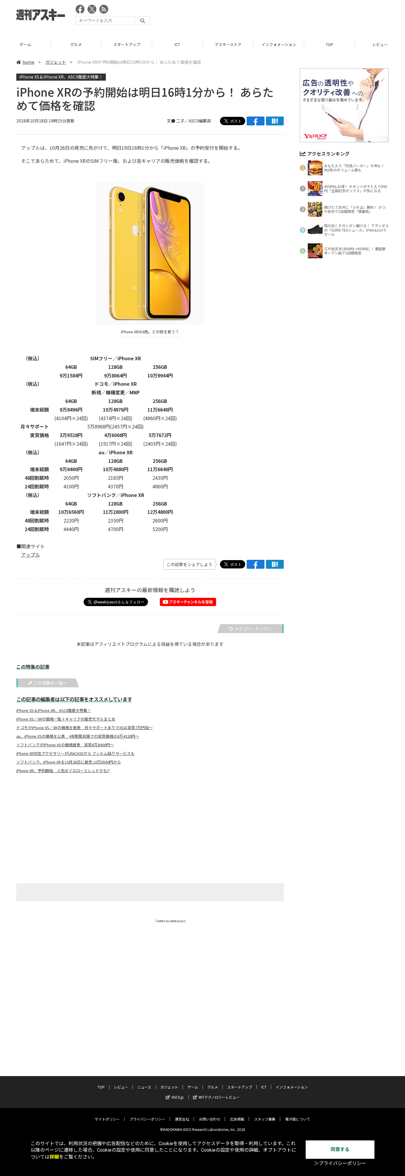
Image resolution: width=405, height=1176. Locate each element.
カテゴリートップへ (253, 629)
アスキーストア (228, 44)
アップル (30, 554)
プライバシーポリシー (147, 1118)
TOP (329, 44)
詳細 (54, 1157)
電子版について (297, 1118)
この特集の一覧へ (50, 683)
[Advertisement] (281, 16)
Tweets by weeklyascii (170, 921)
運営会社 (182, 1118)
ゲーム (25, 44)
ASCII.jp (177, 1096)
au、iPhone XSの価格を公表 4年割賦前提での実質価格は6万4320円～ (77, 736)
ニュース (144, 1086)
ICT (177, 44)
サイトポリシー (107, 1118)
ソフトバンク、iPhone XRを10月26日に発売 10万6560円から (68, 762)
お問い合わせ (209, 1118)
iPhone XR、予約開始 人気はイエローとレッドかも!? (63, 771)
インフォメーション (279, 44)
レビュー (121, 1086)
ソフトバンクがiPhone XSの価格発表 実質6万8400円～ (65, 745)
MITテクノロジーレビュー (219, 1096)
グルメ (76, 44)
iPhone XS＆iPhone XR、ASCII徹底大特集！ (61, 77)
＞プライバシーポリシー (340, 1163)
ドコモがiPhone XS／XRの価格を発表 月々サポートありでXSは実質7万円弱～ (84, 728)
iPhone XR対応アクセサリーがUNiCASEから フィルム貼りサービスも (75, 753)
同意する (340, 1149)
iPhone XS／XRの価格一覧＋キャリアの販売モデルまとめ (65, 719)
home (28, 62)
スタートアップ (126, 44)
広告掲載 (237, 1118)
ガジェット (55, 62)
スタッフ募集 (264, 1118)
